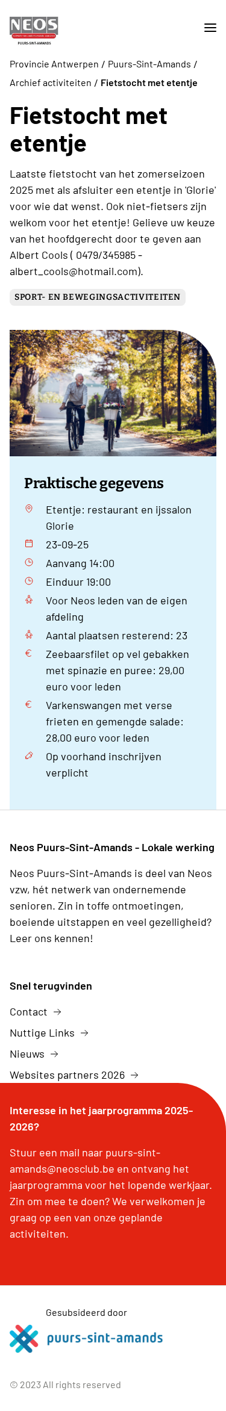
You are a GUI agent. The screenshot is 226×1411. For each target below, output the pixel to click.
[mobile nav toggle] (205, 28)
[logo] (45, 28)
